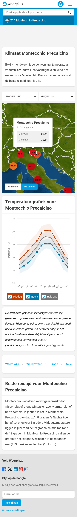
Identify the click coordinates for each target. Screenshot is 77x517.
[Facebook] (4, 469)
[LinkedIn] (16, 469)
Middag (17, 296)
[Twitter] (9, 469)
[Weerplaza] (13, 4)
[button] (17, 169)
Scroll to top (71, 511)
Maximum (29, 186)
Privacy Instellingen (13, 510)
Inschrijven (11, 502)
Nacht (34, 296)
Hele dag (52, 296)
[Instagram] (26, 469)
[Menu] (70, 4)
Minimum (13, 186)
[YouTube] (21, 469)
